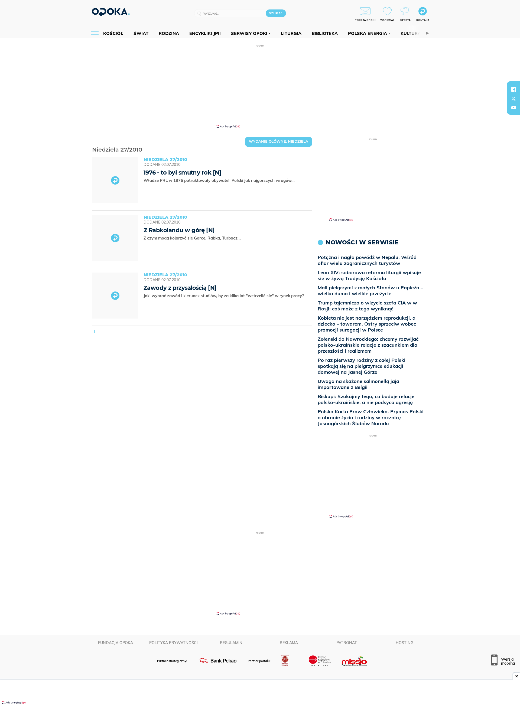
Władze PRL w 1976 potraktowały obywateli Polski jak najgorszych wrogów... (220, 180)
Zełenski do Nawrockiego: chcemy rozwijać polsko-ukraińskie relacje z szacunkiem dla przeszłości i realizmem (368, 345)
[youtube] (513, 108)
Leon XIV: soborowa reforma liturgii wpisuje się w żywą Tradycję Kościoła (369, 275)
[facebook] (513, 89)
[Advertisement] (260, 86)
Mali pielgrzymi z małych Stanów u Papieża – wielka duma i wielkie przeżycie (370, 290)
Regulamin (231, 642)
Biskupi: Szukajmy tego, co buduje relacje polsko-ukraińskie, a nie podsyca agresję (366, 399)
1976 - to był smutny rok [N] (182, 172)
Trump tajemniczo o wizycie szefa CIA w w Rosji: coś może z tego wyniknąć (367, 306)
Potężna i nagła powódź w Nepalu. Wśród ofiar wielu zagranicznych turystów (367, 260)
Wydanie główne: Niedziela (278, 141)
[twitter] (513, 98)
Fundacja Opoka (115, 642)
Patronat (346, 642)
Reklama (289, 642)
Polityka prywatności (173, 642)
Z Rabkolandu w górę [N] (179, 230)
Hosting (404, 642)
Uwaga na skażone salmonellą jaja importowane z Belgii (358, 384)
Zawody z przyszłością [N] (180, 287)
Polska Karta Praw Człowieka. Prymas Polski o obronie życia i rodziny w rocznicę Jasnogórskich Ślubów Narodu (371, 417)
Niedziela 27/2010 (93, 142)
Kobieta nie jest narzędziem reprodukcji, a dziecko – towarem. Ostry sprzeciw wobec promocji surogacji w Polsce (367, 324)
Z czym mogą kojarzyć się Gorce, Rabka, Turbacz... (193, 238)
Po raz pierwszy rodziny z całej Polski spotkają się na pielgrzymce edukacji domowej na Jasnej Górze (361, 366)
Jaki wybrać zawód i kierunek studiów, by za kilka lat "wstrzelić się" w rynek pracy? (224, 295)
